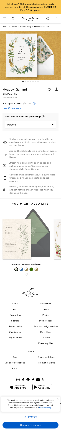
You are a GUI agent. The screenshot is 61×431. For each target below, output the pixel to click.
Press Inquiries (45, 343)
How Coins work (12, 108)
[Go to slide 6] (35, 81)
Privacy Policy (45, 408)
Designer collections (15, 362)
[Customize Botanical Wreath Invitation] (30, 55)
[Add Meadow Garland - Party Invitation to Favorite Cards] (49, 89)
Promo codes (45, 320)
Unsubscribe (15, 332)
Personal (12, 124)
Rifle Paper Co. (10, 94)
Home (5, 27)
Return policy (15, 326)
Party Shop (45, 332)
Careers (46, 337)
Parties (14, 27)
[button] (43, 116)
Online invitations (46, 357)
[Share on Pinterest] (28, 379)
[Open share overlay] (56, 89)
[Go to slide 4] (30, 81)
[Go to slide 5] (33, 81)
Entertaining (25, 27)
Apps (14, 368)
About (46, 309)
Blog (15, 357)
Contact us (15, 315)
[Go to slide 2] (25, 81)
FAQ (15, 309)
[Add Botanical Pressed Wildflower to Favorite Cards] (26, 274)
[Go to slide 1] (23, 81)
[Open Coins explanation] (34, 103)
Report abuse (15, 337)
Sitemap (15, 320)
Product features (46, 362)
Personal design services (45, 326)
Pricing (45, 315)
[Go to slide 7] (38, 81)
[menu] (4, 19)
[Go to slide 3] (28, 81)
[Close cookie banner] (57, 399)
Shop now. (35, 10)
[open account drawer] (56, 19)
